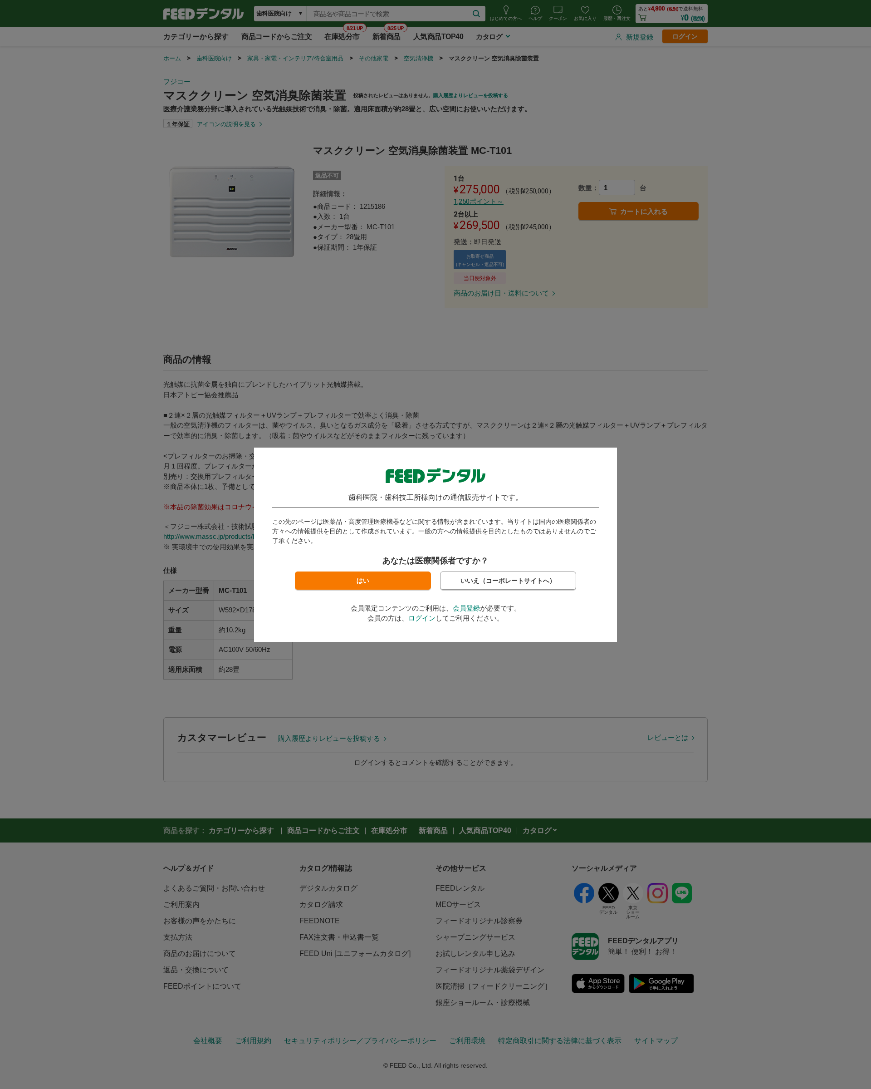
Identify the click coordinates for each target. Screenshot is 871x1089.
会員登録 (466, 608)
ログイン (422, 618)
